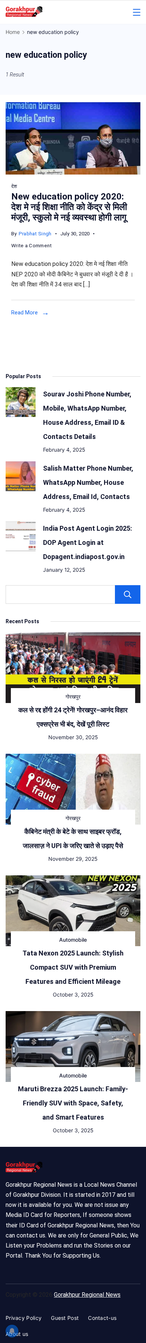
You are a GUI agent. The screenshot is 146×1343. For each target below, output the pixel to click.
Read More (24, 313)
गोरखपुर (73, 696)
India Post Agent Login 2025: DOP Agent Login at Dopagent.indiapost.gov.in (87, 542)
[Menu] (136, 12)
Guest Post (65, 1318)
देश (14, 186)
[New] (73, 172)
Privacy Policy (24, 1318)
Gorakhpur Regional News (87, 1294)
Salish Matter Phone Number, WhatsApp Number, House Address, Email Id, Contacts (88, 482)
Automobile (73, 939)
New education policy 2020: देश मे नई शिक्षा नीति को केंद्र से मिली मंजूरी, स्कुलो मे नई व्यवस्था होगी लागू (69, 207)
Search (127, 594)
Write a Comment (31, 246)
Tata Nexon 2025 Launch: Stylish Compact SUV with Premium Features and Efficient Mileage (73, 967)
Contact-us (102, 1318)
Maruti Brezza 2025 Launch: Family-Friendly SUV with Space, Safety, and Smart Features (73, 1103)
